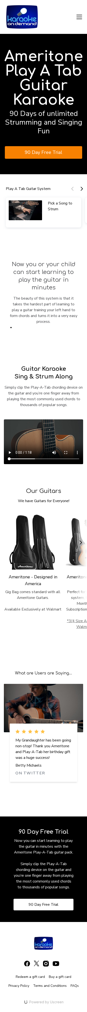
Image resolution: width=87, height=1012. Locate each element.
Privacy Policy (18, 985)
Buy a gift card (60, 976)
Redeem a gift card (30, 976)
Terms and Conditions (50, 985)
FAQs (75, 985)
